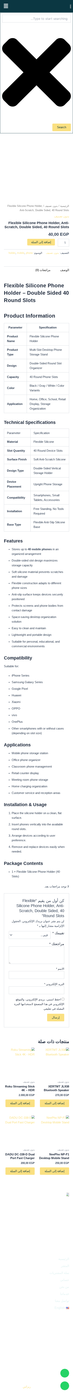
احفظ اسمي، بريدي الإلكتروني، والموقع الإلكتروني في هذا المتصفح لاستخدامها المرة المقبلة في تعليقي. (39, 1004)
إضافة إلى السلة (41, 242)
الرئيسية (64, 205)
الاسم (60, 968)
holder (12, 252)
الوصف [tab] (64, 270)
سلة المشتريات (59, 1273)
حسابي (64, 1279)
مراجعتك (56, 944)
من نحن (64, 1286)
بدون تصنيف (51, 205)
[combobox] (36, 19)
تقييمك (58, 933)
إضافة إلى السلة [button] (54, 1103)
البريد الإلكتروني (54, 984)
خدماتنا (64, 1293)
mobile (20, 252)
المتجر (65, 1266)
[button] (6, 6)
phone (29, 252)
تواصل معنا (62, 1300)
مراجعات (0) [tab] (42, 270)
